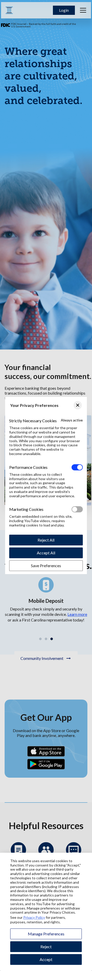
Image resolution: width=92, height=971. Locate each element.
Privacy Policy (34, 917)
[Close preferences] (78, 405)
